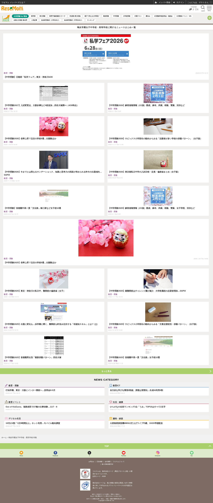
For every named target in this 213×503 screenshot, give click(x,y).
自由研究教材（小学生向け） (50, 20)
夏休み (148, 16)
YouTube (123, 455)
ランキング (90, 20)
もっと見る (106, 371)
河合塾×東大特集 (75, 16)
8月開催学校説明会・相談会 (163, 16)
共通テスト (138, 16)
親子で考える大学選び (92, 16)
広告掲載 (99, 461)
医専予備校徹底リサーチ (57, 16)
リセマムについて (118, 461)
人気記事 (34, 20)
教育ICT (116, 385)
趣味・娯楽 (118, 418)
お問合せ (91, 461)
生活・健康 (118, 402)
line (192, 455)
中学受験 (116, 16)
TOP (106, 446)
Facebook (55, 455)
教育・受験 (14, 385)
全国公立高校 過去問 (20, 20)
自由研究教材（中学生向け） (73, 20)
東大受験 (42, 16)
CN (196, 9)
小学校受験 (126, 16)
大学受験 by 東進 (20, 16)
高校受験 (106, 16)
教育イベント (15, 402)
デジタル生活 (15, 418)
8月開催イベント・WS (184, 16)
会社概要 (108, 461)
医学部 (33, 16)
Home (21, 455)
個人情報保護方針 (107, 464)
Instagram (157, 455)
